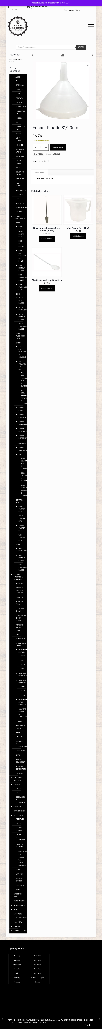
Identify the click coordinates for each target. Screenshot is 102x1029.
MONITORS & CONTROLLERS (20, 743)
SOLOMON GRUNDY (20, 173)
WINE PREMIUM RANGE (21, 557)
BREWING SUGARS (19, 829)
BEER (18, 222)
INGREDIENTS (18, 815)
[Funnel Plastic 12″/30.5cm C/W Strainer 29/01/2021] (100, 1019)
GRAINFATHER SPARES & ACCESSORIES (21, 713)
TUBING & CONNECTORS (20, 767)
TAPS (18, 755)
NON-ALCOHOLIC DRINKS (20, 335)
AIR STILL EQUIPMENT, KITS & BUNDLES (21, 379)
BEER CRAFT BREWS (21, 243)
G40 (21, 660)
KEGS (18, 732)
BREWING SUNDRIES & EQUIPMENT (18, 576)
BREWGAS (20, 85)
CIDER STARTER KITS (21, 518)
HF (17, 122)
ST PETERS (20, 179)
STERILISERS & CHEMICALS (20, 799)
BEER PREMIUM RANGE (21, 267)
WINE (18, 544)
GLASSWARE (20, 639)
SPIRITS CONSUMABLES (21, 423)
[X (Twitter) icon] (87, 1025)
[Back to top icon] (91, 1016)
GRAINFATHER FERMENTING (21, 681)
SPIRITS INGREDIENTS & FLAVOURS (21, 439)
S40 (21, 669)
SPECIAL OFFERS (20, 931)
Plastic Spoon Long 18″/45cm (47, 280)
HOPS (18, 870)
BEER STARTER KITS (21, 508)
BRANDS (17, 77)
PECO (18, 168)
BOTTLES (19, 597)
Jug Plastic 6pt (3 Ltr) (78, 228)
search (81, 47)
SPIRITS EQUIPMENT (21, 430)
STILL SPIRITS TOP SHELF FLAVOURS (21, 860)
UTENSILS (56, 154)
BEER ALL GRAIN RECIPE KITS (21, 231)
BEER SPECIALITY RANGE (21, 277)
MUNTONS (20, 156)
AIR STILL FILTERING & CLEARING (21, 352)
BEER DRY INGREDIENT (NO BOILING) (21, 256)
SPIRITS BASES (21, 409)
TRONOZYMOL (20, 190)
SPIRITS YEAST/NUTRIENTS (21, 449)
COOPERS (19, 94)
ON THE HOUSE (19, 162)
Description (39, 172)
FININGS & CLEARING (20, 845)
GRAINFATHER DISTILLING (21, 674)
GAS (17, 634)
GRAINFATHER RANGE (20, 644)
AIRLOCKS (20, 583)
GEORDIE (19, 102)
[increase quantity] (46, 147)
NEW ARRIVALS (19, 905)
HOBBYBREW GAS (20, 128)
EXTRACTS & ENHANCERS (20, 837)
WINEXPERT (20, 203)
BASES (18, 823)
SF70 (21, 695)
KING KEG (19, 145)
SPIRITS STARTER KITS (21, 528)
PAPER (18, 788)
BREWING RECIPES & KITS (19, 217)
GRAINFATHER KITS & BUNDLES (21, 702)
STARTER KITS (19, 501)
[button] (87, 65)
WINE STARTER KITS (21, 537)
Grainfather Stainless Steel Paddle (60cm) (46, 229)
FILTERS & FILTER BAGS (19, 627)
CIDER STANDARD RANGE (21, 326)
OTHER (16, 910)
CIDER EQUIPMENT (21, 308)
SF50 (21, 691)
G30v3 (21, 656)
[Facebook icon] (85, 1025)
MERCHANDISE (19, 901)
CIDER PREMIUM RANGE (21, 316)
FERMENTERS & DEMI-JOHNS (20, 618)
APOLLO (19, 81)
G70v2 (21, 664)
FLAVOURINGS (20, 851)
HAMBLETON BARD (20, 112)
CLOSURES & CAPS (20, 609)
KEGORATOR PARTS (20, 727)
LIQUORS (19, 874)
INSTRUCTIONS (20, 918)
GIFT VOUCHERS (19, 811)
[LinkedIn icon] (90, 1025)
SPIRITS (19, 343)
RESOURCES (18, 914)
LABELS (19, 737)
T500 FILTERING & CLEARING (21, 477)
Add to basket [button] (46, 239)
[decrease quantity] (35, 147)
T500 (20, 454)
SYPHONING (20, 751)
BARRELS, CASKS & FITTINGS (19, 590)
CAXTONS (19, 89)
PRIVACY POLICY (31, 1020)
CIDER (18, 294)
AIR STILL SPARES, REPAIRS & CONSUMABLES (21, 396)
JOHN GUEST (18, 139)
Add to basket (57, 147)
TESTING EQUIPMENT (20, 761)
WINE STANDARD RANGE (21, 567)
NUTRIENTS (20, 885)
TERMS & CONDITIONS (16, 1020)
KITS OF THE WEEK (18, 895)
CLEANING (17, 785)
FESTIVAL (19, 98)
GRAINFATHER (20, 107)
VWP (17, 199)
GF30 (21, 686)
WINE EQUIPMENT (21, 549)
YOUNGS (19, 212)
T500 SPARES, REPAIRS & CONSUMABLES (21, 490)
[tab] (39, 172)
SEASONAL (18, 922)
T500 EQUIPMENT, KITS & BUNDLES (21, 463)
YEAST (18, 890)
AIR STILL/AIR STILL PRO (21, 365)
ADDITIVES (20, 819)
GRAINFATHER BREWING (21, 651)
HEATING (19, 721)
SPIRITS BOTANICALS (21, 416)
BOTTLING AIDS (19, 603)
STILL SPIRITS (19, 184)
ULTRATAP (19, 194)
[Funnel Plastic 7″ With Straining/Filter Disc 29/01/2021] (2, 1019)
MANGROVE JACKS (20, 150)
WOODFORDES (20, 207)
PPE (17, 793)
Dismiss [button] (67, 3)
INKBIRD (19, 134)
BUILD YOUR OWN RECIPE (18, 779)
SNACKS (17, 926)
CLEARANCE (18, 807)
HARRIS (19, 118)
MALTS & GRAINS (19, 879)
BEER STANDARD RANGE (21, 287)
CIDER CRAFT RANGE (21, 300)
